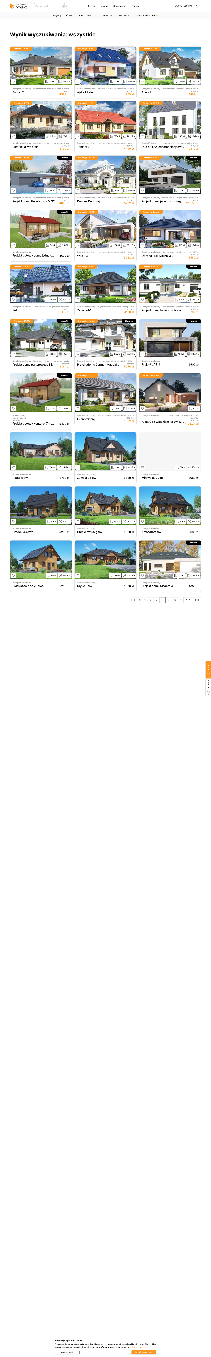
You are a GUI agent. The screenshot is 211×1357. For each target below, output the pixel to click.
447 (188, 600)
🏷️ (147, 15)
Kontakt (136, 6)
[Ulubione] (198, 6)
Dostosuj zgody (67, 1352)
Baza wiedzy (120, 6)
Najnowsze (106, 15)
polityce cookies (137, 1347)
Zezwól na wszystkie (144, 1352)
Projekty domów (61, 15)
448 (196, 600)
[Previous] (13, 66)
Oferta (91, 6)
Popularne (124, 15)
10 (175, 600)
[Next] (68, 66)
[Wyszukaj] (63, 6)
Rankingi (104, 6)
